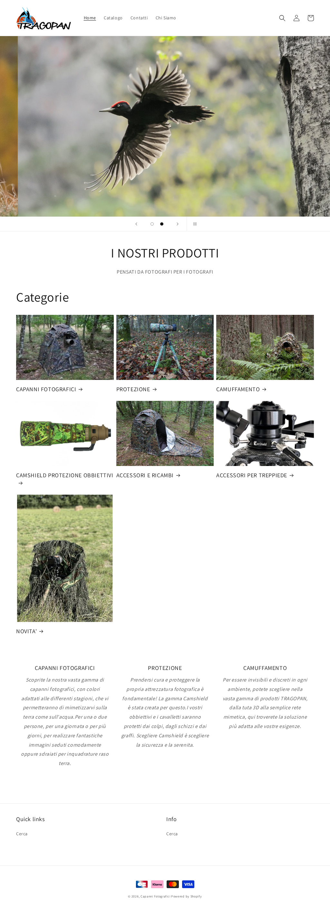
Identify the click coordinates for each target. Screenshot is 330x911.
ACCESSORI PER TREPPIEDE (251, 475)
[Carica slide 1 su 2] (152, 224)
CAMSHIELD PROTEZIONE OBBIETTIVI (64, 475)
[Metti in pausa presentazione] (194, 224)
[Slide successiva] (177, 224)
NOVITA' (26, 631)
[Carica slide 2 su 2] (162, 224)
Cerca (22, 834)
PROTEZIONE (133, 389)
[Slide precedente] (136, 224)
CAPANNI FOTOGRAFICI (46, 389)
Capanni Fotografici (155, 896)
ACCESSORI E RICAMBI (145, 475)
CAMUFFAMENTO (238, 389)
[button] (282, 18)
